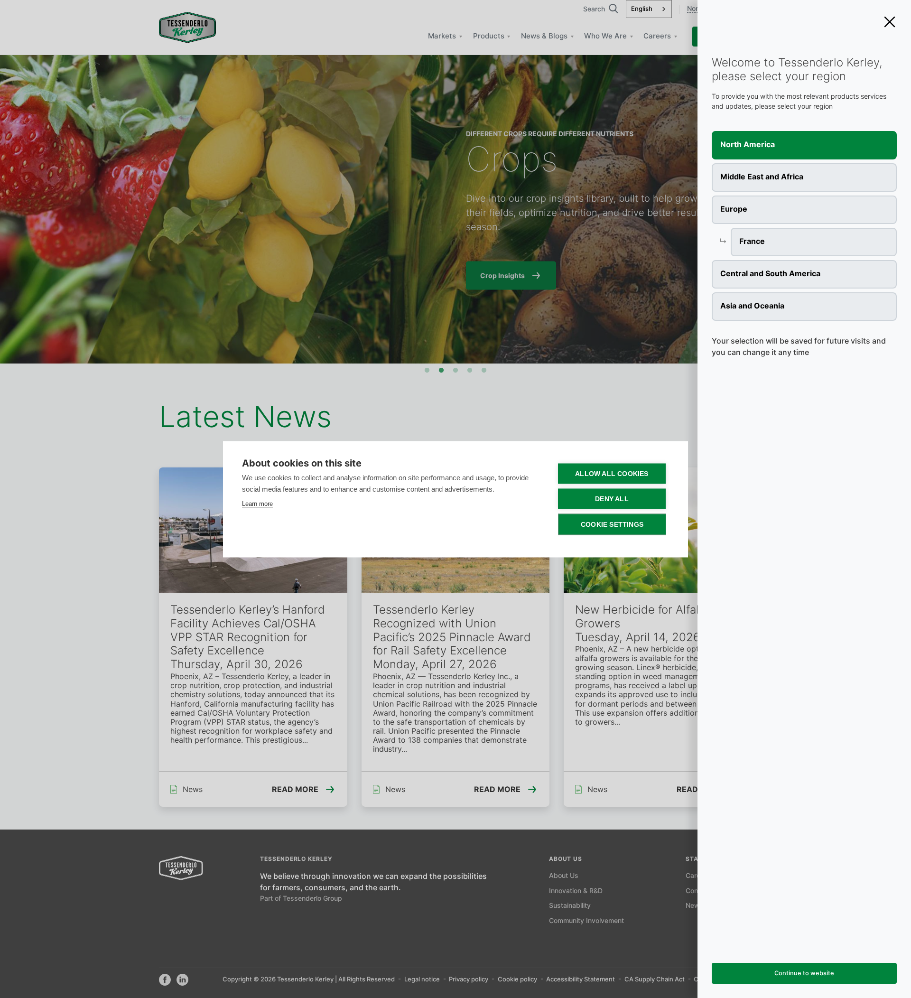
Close (890, 22)
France (752, 242)
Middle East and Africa (761, 177)
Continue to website (804, 973)
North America (747, 145)
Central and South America (770, 274)
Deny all (612, 498)
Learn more (257, 503)
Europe (733, 209)
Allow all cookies (611, 473)
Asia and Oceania (752, 306)
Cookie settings (612, 524)
